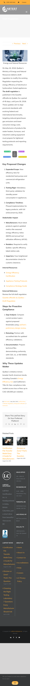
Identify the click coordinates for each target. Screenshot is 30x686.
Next (24, 43)
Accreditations (22, 563)
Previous (17, 43)
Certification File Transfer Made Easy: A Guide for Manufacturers (8, 453)
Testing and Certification (19, 403)
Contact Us (21, 558)
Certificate (4, 403)
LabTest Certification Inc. (16, 631)
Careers (20, 573)
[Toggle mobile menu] (27, 12)
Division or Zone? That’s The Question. (8, 576)
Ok (15, 683)
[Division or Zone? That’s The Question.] (22, 441)
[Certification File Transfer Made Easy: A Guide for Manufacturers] (7, 441)
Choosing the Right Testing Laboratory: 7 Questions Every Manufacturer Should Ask (8, 600)
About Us (20, 552)
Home (19, 547)
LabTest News (22, 401)
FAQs (19, 568)
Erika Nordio (7, 401)
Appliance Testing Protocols (16, 281)
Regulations (10, 403)
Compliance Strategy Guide (16, 286)
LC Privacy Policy (21, 579)
